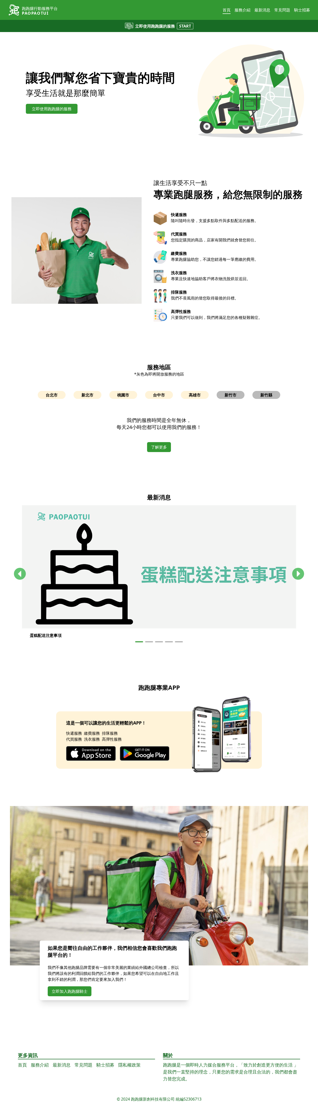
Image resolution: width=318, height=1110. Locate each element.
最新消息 (262, 10)
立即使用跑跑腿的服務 (52, 109)
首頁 (227, 10)
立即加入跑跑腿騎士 (69, 991)
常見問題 (282, 10)
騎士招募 (302, 10)
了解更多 (159, 447)
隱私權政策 (129, 1065)
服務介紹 (242, 10)
